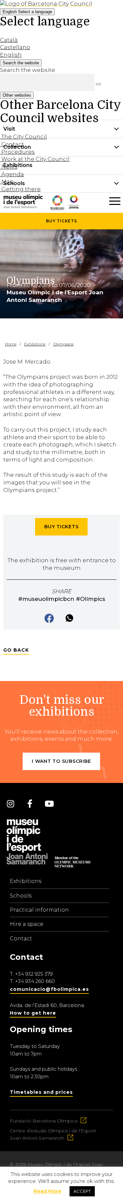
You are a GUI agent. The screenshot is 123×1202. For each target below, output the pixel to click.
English (27, 11)
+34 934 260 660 (35, 981)
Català (9, 40)
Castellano (15, 47)
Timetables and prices (41, 1092)
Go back (16, 650)
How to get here (33, 1013)
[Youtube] (49, 803)
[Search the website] (98, 84)
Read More (47, 1191)
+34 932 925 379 (34, 974)
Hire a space (26, 924)
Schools (20, 896)
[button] (49, 618)
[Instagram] (10, 803)
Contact (21, 938)
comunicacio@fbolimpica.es (49, 989)
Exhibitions (25, 881)
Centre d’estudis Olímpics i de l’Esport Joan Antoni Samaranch (53, 1134)
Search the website (27, 70)
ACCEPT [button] (82, 1191)
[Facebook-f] (30, 803)
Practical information (39, 910)
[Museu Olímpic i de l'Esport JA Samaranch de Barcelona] (74, 207)
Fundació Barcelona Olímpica (43, 1121)
